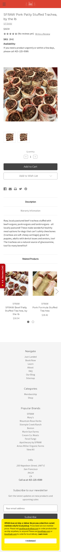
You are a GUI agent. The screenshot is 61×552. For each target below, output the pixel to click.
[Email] (10, 189)
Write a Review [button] (42, 33)
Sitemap (30, 378)
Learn (30, 363)
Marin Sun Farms (30, 431)
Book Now (30, 360)
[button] (30, 546)
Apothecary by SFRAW (31, 442)
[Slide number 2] (33, 322)
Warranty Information (30, 210)
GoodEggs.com (43, 531)
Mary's (30, 417)
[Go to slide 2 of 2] (4, 291)
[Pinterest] (25, 189)
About (30, 367)
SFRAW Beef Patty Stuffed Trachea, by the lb (16, 311)
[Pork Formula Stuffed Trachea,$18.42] (45, 284)
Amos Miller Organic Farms (30, 445)
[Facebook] (5, 189)
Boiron (30, 428)
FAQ (31, 370)
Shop (30, 397)
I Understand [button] (30, 541)
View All (30, 449)
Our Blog (30, 374)
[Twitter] (20, 189)
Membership (30, 394)
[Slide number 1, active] (28, 322)
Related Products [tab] (30, 258)
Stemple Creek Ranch (30, 424)
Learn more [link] (42, 534)
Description (30, 201)
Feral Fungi (30, 438)
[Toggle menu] (4, 4)
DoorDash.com (10, 534)
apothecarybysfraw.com (28, 528)
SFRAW (30, 413)
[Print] (15, 189)
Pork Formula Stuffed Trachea (44, 309)
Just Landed (30, 356)
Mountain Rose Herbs (30, 420)
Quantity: (30, 151)
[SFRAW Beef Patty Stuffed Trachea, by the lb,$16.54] (16, 284)
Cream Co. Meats (30, 435)
